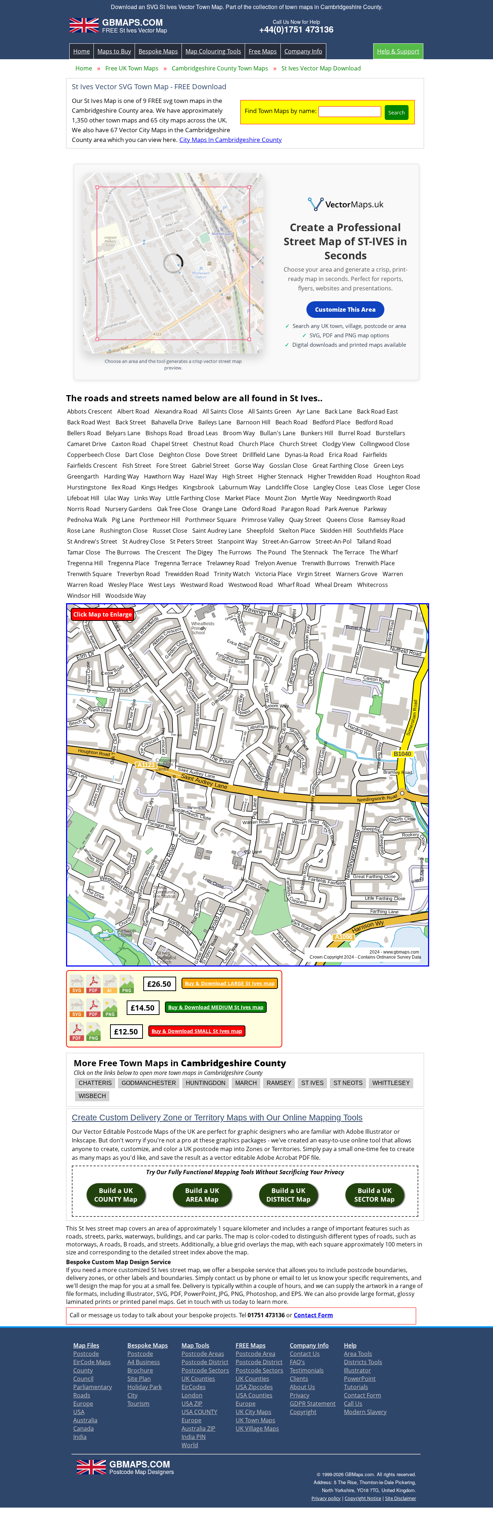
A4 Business (143, 1362)
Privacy (299, 1395)
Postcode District (205, 1362)
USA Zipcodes (254, 1387)
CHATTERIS (95, 1083)
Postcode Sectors (205, 1370)
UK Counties (198, 1378)
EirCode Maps (92, 1362)
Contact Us (305, 1353)
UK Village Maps (257, 1428)
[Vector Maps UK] (345, 205)
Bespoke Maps (158, 51)
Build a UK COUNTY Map (115, 1194)
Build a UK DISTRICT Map (288, 1194)
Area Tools (358, 1353)
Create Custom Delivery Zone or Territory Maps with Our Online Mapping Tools (217, 1117)
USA (78, 1412)
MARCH (246, 1083)
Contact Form (313, 1315)
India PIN (194, 1437)
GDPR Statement (313, 1403)
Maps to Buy (114, 51)
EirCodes (194, 1387)
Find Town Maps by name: (281, 111)
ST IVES (312, 1083)
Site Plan (139, 1378)
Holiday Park (144, 1387)
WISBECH (92, 1096)
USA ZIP (192, 1403)
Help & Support (398, 51)
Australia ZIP (198, 1428)
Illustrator (357, 1370)
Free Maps (263, 51)
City (132, 1395)
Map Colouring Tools (213, 51)
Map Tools (195, 1345)
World (190, 1445)
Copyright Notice (363, 1498)
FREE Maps (251, 1345)
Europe (83, 1403)
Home (81, 51)
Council (83, 1378)
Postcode (86, 1353)
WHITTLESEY (391, 1083)
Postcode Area (255, 1353)
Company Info (303, 51)
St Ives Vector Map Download (321, 68)
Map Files (86, 1345)
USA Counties (254, 1395)
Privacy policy (326, 1498)
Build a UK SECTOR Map (374, 1194)
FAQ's (297, 1362)
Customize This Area (345, 310)
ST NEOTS (348, 1083)
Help (350, 1345)
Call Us (353, 1403)
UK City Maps (253, 1412)
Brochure (140, 1370)
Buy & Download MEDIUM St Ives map (215, 1007)
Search (396, 112)
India (80, 1437)
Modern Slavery (365, 1412)
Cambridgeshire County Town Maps (220, 68)
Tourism (138, 1403)
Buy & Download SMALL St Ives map (197, 1031)
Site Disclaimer (400, 1498)
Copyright (303, 1412)
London (192, 1395)
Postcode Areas (203, 1353)
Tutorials (356, 1387)
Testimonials (307, 1370)
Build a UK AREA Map (202, 1194)
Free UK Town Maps (131, 68)
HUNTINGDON (206, 1083)
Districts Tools (363, 1362)
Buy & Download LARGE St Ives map (230, 983)
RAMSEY (279, 1083)
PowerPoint (360, 1378)
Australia (85, 1420)
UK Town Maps (255, 1420)
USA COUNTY (199, 1412)
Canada (83, 1428)
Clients (299, 1378)
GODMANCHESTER (149, 1083)
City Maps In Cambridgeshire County (230, 139)
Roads (81, 1395)
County (83, 1370)
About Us (302, 1387)
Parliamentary (92, 1387)
